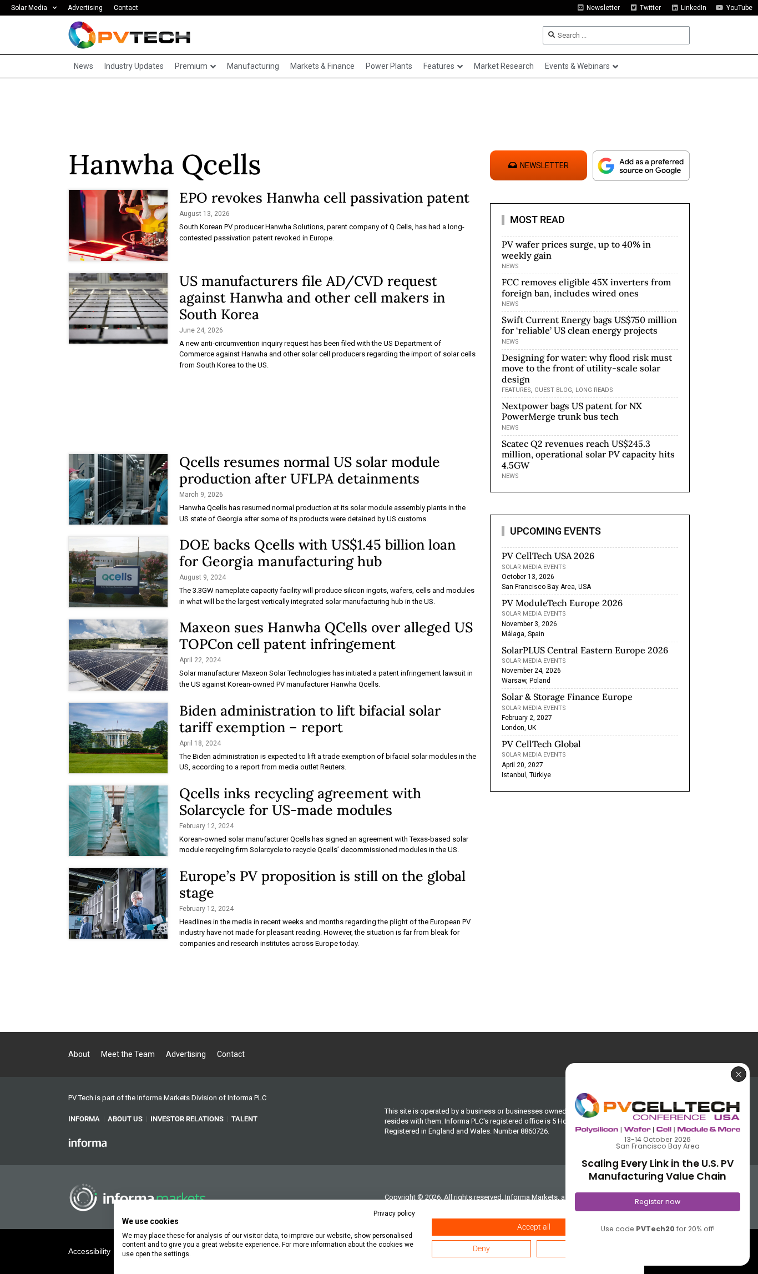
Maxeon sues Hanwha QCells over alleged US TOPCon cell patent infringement (326, 635)
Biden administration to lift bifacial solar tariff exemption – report (310, 719)
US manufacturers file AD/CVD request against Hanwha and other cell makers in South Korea (312, 297)
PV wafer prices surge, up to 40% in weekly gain (576, 249)
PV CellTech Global (541, 743)
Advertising (85, 8)
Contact (126, 8)
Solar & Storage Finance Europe (567, 696)
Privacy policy (394, 1213)
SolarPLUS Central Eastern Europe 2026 (585, 650)
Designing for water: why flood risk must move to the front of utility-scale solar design (587, 368)
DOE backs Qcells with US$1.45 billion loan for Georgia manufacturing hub (317, 553)
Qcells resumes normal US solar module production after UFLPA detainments (309, 470)
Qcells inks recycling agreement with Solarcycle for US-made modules (300, 801)
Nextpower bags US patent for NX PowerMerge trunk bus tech (572, 411)
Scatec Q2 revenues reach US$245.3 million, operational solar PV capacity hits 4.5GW (588, 454)
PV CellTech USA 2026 (548, 555)
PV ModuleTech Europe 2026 (562, 602)
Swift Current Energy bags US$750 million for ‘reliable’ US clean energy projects (589, 325)
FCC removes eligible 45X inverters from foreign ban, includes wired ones (586, 287)
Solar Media (29, 8)
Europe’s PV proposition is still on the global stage (322, 884)
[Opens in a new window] (87, 1142)
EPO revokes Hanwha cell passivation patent (324, 198)
